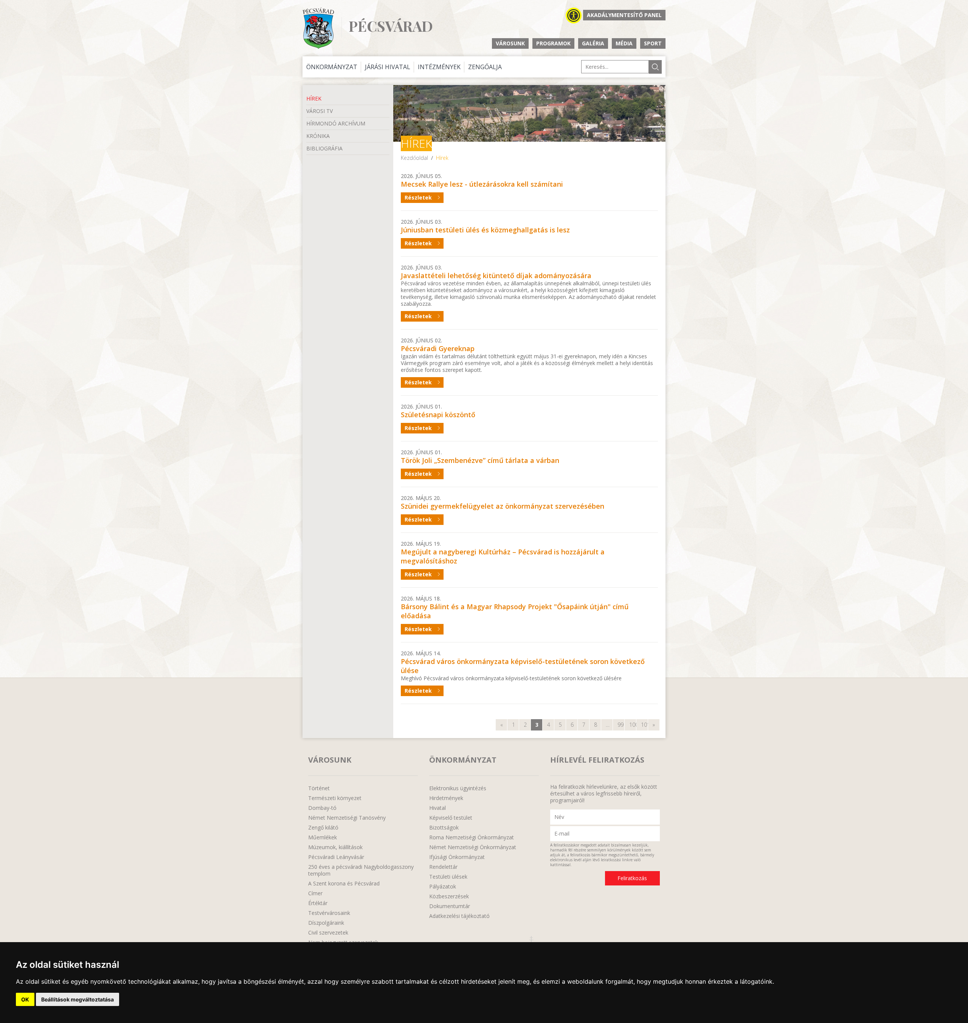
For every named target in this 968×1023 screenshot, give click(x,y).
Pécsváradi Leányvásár (336, 857)
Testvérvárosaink (329, 913)
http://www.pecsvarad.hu (318, 28)
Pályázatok (442, 886)
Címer (315, 893)
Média (624, 43)
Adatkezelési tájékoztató (459, 916)
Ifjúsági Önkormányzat (457, 857)
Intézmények (439, 67)
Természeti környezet (334, 798)
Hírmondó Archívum (335, 123)
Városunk (510, 43)
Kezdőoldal (414, 157)
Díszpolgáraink (326, 922)
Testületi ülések (448, 876)
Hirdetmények (446, 798)
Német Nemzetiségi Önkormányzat (472, 847)
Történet (319, 788)
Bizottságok (444, 827)
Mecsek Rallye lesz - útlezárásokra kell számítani (482, 184)
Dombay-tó (322, 808)
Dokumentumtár (449, 906)
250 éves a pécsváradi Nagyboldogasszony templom (361, 870)
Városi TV (319, 111)
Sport (653, 43)
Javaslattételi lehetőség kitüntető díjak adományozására (496, 275)
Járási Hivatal (387, 67)
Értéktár (317, 903)
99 (620, 724)
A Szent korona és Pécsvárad (344, 883)
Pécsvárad (391, 26)
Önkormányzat (331, 67)
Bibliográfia (324, 148)
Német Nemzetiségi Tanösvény (347, 817)
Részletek (418, 197)
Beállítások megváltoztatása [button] (77, 999)
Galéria (593, 43)
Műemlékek (322, 837)
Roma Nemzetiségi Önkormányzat (471, 837)
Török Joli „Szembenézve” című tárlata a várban (480, 460)
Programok (553, 43)
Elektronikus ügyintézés (457, 788)
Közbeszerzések (449, 896)
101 (644, 724)
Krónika (318, 135)
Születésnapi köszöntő (438, 414)
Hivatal (437, 808)
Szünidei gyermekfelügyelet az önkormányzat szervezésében (502, 506)
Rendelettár (443, 867)
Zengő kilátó (323, 827)
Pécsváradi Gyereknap (438, 348)
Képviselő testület (450, 817)
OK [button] (25, 999)
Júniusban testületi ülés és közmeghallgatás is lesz (485, 229)
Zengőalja (485, 67)
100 (632, 724)
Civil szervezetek (328, 932)
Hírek (313, 98)
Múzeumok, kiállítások (335, 847)
